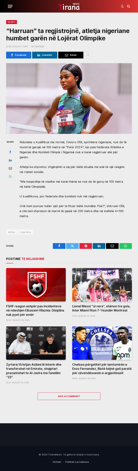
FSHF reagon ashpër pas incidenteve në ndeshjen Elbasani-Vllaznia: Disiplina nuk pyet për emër (35, 310)
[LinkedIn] (10, 160)
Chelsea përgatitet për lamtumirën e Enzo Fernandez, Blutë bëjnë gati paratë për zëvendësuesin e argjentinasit (102, 369)
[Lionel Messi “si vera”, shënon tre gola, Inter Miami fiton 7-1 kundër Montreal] (102, 285)
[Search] (128, 6)
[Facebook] (10, 152)
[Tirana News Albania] (69, 6)
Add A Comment (69, 396)
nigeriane (25, 232)
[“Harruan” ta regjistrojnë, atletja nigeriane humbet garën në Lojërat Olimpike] (69, 98)
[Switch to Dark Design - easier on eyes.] (122, 6)
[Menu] (10, 6)
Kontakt (57, 461)
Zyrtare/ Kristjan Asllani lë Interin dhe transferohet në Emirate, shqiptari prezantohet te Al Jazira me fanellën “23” (33, 371)
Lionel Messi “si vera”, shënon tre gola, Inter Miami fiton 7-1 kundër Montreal (101, 308)
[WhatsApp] (10, 176)
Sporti (11, 22)
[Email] (10, 168)
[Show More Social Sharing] (87, 55)
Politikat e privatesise (77, 461)
